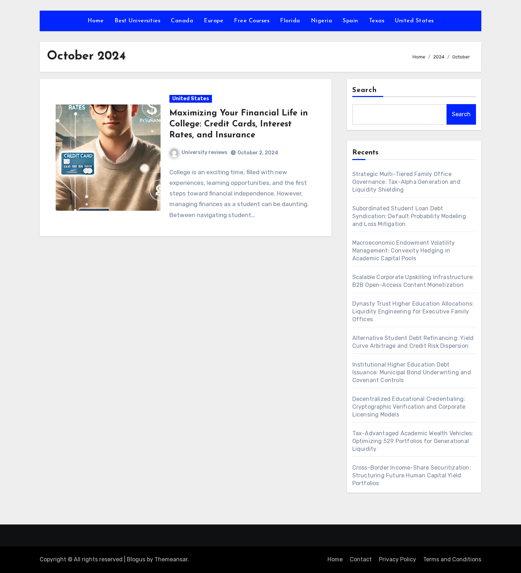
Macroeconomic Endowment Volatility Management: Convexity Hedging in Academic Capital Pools (403, 250)
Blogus (136, 559)
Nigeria (321, 21)
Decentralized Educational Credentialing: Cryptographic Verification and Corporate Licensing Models (409, 407)
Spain (350, 21)
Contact (361, 559)
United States (414, 21)
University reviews (204, 152)
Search (364, 90)
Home (96, 21)
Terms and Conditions (452, 559)
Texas (377, 21)
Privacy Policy (397, 559)
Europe (213, 21)
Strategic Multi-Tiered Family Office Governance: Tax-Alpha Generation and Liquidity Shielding (406, 182)
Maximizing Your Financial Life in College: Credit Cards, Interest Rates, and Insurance (238, 124)
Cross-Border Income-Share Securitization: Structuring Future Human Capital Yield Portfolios (411, 475)
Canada (182, 21)
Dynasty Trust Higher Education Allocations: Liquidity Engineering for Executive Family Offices (413, 311)
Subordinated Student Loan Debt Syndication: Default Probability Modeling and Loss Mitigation (409, 216)
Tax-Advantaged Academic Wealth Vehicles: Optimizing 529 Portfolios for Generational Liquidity (413, 441)
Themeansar (171, 559)
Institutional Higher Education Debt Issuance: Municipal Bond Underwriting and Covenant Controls (411, 372)
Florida (290, 21)
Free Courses (251, 21)
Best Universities (137, 21)
